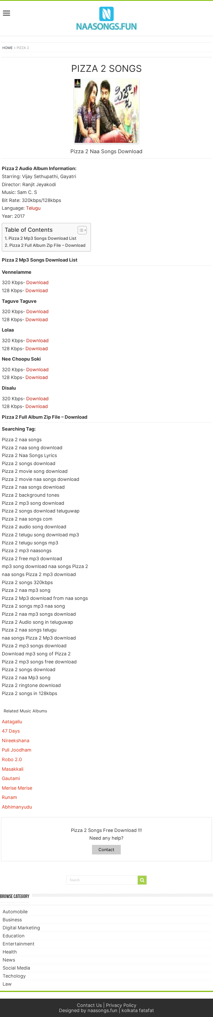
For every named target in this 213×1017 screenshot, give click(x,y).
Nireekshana (15, 740)
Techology (14, 976)
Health (10, 952)
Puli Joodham (16, 750)
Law (7, 984)
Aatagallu (12, 721)
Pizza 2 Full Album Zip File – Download (47, 245)
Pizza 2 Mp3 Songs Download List (42, 238)
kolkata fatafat (138, 1010)
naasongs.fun (102, 1010)
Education (14, 935)
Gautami (11, 778)
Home (7, 48)
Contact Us (89, 1005)
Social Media (16, 968)
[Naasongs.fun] (106, 17)
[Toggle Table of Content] (79, 230)
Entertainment (19, 943)
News (9, 960)
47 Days (11, 731)
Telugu (33, 208)
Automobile (15, 911)
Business (12, 919)
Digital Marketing (21, 927)
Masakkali (12, 769)
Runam (9, 797)
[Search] (142, 880)
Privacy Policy (121, 1005)
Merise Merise (17, 788)
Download (37, 282)
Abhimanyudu (17, 807)
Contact (106, 849)
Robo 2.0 (12, 759)
